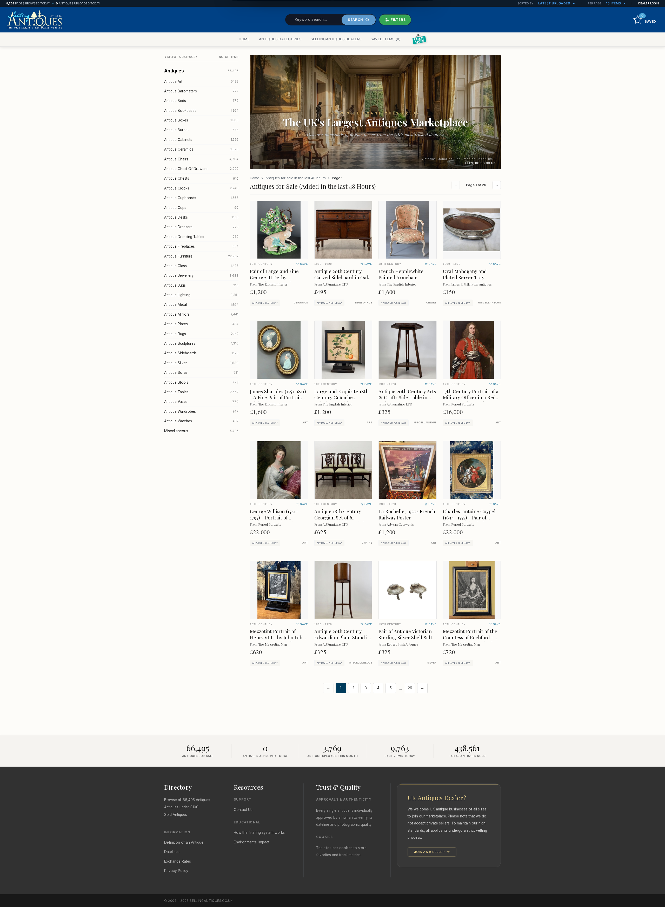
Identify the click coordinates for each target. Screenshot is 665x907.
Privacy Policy (176, 871)
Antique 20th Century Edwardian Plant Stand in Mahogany (342, 637)
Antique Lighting (201, 295)
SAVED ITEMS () (386, 39)
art (305, 422)
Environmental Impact (251, 842)
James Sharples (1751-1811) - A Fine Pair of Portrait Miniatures (278, 397)
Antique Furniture (201, 256)
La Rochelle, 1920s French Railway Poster (406, 514)
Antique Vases (201, 402)
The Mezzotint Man (272, 644)
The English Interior (273, 284)
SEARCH (355, 19)
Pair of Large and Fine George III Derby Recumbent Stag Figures (277, 277)
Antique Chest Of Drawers (201, 169)
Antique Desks (201, 217)
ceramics (301, 302)
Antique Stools (201, 382)
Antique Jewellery (201, 275)
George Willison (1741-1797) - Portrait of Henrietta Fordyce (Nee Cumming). (275, 520)
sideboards (363, 302)
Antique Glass (201, 266)
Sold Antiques (175, 815)
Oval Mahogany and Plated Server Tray (465, 274)
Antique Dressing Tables (201, 237)
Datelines (171, 852)
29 (410, 688)
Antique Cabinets (201, 140)
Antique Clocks (201, 188)
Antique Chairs (201, 159)
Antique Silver (201, 363)
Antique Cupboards (201, 198)
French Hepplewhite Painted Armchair (400, 274)
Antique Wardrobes (201, 411)
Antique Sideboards (201, 353)
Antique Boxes (201, 120)
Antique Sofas (201, 372)
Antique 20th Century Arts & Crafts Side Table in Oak (407, 397)
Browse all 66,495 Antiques (187, 800)
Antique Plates (201, 324)
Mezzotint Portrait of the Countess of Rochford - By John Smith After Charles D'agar (471, 640)
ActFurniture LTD (335, 284)
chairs (431, 302)
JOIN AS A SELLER (429, 852)
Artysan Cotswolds (400, 524)
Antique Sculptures (201, 343)
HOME (244, 39)
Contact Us (243, 810)
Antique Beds (201, 101)
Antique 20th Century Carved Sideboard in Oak (341, 274)
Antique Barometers (201, 91)
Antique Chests (201, 178)
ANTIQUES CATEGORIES (280, 39)
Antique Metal (201, 304)
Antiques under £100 (181, 807)
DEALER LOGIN (648, 3)
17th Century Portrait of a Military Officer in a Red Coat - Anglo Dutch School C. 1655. (470, 400)
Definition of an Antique (183, 842)
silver (432, 662)
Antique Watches (201, 421)
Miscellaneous (201, 431)
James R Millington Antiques (471, 284)
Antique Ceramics (201, 149)
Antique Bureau (201, 130)
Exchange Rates (177, 861)
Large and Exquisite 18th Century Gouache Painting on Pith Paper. (341, 397)
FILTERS (398, 19)
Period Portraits (462, 404)
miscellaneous (489, 302)
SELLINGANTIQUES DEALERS (336, 39)
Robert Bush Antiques (402, 644)
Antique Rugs (201, 334)
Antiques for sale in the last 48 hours (295, 178)
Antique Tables (201, 392)
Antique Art (201, 81)
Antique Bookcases (201, 111)
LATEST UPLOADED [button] (554, 3)
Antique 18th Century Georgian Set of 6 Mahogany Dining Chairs (341, 517)
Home (254, 178)
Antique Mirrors (201, 314)
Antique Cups (201, 208)
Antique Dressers (201, 227)
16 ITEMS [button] (614, 3)
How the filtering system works (259, 832)
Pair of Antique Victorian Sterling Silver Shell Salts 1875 (406, 637)
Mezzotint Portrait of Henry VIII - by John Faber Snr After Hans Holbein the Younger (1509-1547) (278, 640)
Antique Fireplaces (201, 246)
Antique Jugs (201, 285)
